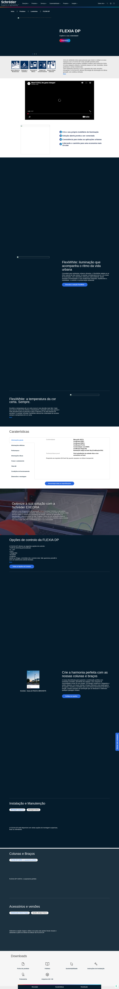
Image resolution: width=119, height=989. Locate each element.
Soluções (25, 3)
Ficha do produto (23, 968)
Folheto (47, 968)
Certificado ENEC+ (79, 443)
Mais (64, 74)
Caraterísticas (59, 987)
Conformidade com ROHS (81, 447)
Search (107, 3)
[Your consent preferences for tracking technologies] (116, 986)
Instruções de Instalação (95, 968)
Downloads (84, 987)
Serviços (43, 3)
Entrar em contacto (117, 741)
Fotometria (23, 978)
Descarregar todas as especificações (59, 483)
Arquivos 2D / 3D (47, 978)
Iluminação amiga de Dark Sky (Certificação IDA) (88, 450)
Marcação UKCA (78, 439)
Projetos (65, 3)
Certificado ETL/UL (79, 445)
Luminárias (34, 11)
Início (12, 11)
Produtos (34, 3)
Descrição (35, 987)
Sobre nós (101, 3)
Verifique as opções (71, 696)
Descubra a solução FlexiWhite (74, 284)
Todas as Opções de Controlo (22, 566)
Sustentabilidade (54, 3)
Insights (74, 3)
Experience (64, 40)
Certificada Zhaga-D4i (80, 448)
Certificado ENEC (78, 441)
